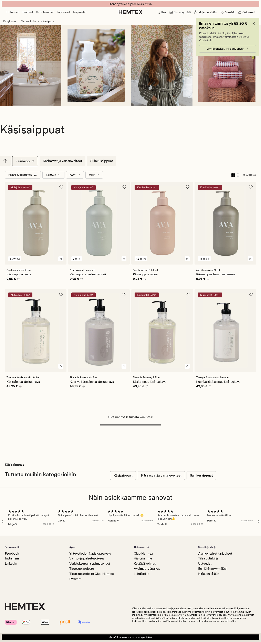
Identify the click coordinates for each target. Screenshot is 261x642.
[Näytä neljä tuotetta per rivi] (233, 174)
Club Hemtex (143, 553)
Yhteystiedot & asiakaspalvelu (90, 553)
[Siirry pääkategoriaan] (5, 161)
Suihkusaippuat (101, 161)
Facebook (12, 553)
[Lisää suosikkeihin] (61, 187)
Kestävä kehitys (145, 563)
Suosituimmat (45, 12)
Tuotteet (27, 12)
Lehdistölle (141, 574)
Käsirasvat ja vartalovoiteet (62, 161)
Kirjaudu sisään (208, 574)
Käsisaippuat (25, 161)
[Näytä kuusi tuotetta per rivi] (238, 174)
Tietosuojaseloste (81, 569)
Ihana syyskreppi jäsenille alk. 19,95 (130, 3)
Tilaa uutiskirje (208, 558)
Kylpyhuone (9, 21)
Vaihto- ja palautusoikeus (86, 558)
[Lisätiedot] (18, 279)
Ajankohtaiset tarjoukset (215, 553)
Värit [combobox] (92, 174)
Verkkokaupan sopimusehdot (89, 563)
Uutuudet (13, 12)
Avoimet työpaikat (147, 569)
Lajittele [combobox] (51, 174)
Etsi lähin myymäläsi (212, 569)
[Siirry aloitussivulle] (131, 12)
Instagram (12, 558)
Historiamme (143, 558)
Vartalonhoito (28, 21)
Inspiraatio (79, 12)
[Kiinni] (253, 23)
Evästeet (75, 579)
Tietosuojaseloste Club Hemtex (91, 574)
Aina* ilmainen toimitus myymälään (130, 637)
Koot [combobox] (72, 174)
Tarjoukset (63, 12)
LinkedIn (11, 563)
